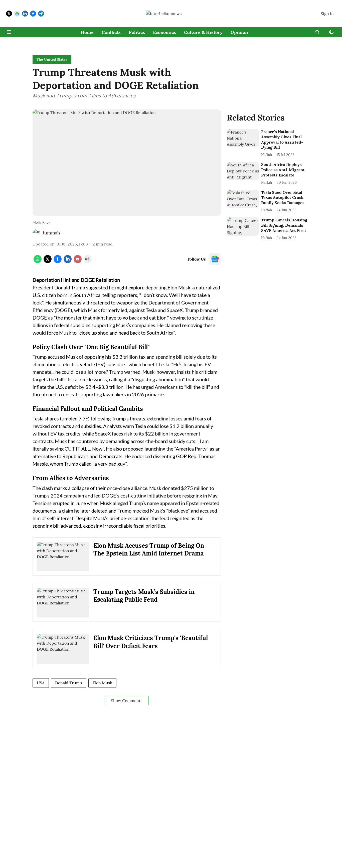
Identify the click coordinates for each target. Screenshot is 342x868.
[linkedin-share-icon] (68, 261)
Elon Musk (102, 682)
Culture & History (203, 32)
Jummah (51, 233)
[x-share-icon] (48, 261)
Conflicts (111, 32)
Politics (137, 32)
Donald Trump (68, 682)
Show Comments (126, 700)
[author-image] (37, 233)
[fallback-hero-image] (243, 138)
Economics (164, 32)
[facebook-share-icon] (58, 261)
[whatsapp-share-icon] (38, 261)
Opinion (239, 32)
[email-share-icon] (78, 261)
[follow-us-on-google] (215, 259)
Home (87, 32)
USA (41, 682)
